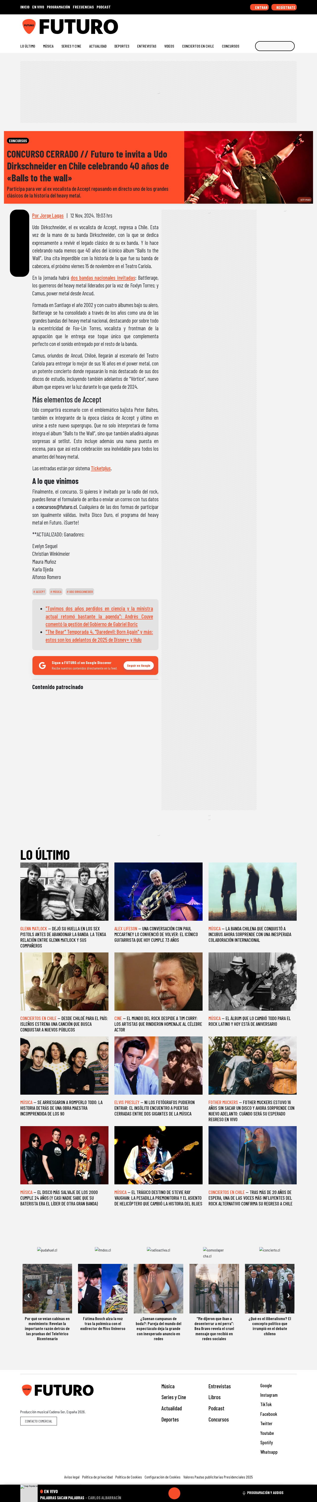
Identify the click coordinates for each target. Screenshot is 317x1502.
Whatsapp (268, 1452)
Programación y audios (265, 1492)
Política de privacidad (97, 1476)
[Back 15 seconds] (162, 1493)
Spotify (266, 1442)
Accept (40, 592)
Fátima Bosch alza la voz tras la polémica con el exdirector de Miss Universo (102, 1323)
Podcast (216, 1408)
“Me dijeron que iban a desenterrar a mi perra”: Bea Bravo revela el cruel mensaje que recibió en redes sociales (214, 1328)
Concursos (230, 46)
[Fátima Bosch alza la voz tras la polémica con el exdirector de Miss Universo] (103, 1288)
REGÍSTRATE (285, 7)
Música (48, 46)
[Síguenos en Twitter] (270, 24)
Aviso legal (71, 1476)
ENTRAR (260, 7)
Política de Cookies (128, 1476)
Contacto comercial (38, 1421)
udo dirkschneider (81, 592)
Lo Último (27, 46)
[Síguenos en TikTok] (254, 24)
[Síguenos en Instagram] (246, 24)
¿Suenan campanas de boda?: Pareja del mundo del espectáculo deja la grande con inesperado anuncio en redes (158, 1328)
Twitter (265, 1423)
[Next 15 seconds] (186, 1493)
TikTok (265, 1404)
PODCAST (104, 6)
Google (265, 1385)
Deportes (121, 46)
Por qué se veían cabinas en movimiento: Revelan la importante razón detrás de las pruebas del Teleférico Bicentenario (47, 1328)
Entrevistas (146, 46)
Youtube (266, 1433)
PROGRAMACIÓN (58, 6)
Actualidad (97, 46)
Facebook (268, 1414)
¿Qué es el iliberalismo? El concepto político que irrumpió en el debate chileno (269, 1326)
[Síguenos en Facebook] (262, 24)
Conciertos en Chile (198, 46)
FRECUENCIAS (83, 6)
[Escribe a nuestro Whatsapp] (294, 24)
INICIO (24, 6)
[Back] (151, 1493)
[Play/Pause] (174, 1493)
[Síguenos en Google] (239, 24)
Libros (215, 1397)
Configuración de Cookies (163, 1476)
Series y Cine (71, 46)
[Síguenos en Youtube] (278, 24)
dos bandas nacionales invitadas (103, 277)
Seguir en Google (138, 665)
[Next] (198, 1493)
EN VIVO (38, 6)
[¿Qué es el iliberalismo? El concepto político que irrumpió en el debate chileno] (269, 1288)
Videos (169, 46)
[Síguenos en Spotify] (286, 24)
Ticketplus (101, 468)
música (56, 592)
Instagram (268, 1395)
